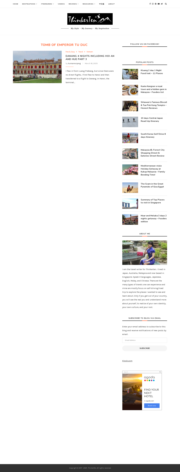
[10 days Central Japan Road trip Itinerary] (130, 122)
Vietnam (90, 52)
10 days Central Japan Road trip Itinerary (152, 119)
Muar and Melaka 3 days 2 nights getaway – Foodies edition (154, 218)
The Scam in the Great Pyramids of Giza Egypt (152, 185)
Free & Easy (70, 52)
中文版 (101, 4)
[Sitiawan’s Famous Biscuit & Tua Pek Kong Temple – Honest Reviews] (130, 106)
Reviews (73, 4)
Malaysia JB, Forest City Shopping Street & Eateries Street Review (152, 152)
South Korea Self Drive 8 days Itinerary (153, 135)
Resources (88, 4)
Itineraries (46, 4)
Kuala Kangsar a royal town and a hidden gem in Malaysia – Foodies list (154, 89)
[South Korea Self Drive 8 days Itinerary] (130, 138)
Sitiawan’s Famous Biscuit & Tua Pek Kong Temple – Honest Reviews (154, 105)
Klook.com (127, 361)
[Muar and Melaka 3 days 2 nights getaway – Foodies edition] (130, 219)
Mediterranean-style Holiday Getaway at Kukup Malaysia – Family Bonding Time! (153, 170)
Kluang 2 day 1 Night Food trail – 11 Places (152, 72)
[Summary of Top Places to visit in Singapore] (130, 203)
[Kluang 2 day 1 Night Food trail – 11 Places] (130, 74)
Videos (61, 4)
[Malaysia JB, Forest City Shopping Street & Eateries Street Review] (130, 153)
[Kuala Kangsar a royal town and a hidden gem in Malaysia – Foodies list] (130, 90)
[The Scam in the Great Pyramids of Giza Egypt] (130, 187)
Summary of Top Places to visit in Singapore (153, 201)
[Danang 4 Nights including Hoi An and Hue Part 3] (37, 67)
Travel (80, 52)
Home (15, 4)
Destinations (28, 4)
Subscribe (145, 348)
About (111, 4)
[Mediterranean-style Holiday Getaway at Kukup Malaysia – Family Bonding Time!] (130, 169)
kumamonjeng (74, 63)
